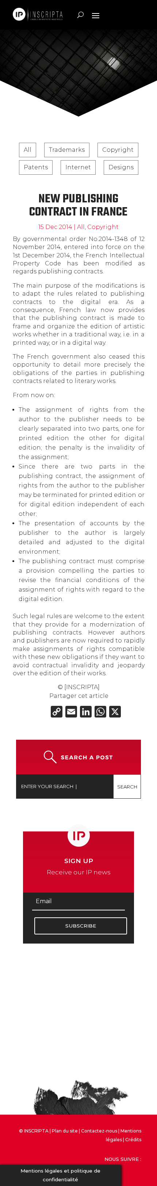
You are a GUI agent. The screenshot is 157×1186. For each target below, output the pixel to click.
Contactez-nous (99, 1131)
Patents (36, 167)
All (27, 149)
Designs (121, 167)
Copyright (118, 149)
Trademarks (67, 149)
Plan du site (65, 1131)
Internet (78, 167)
